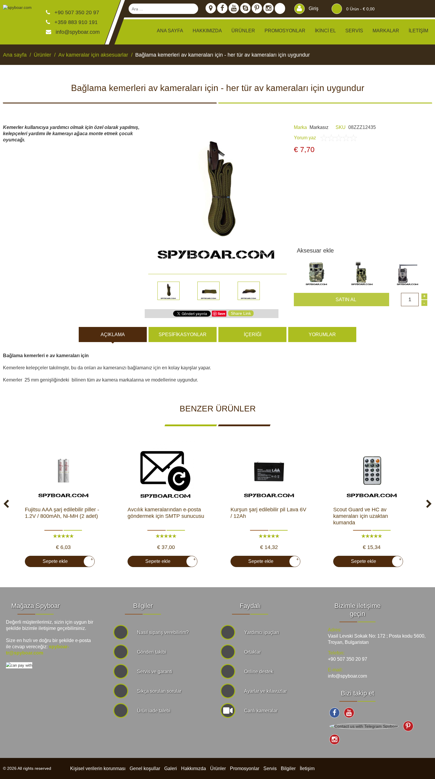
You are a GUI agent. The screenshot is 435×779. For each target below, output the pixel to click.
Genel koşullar (145, 768)
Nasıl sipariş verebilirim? (163, 632)
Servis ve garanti (154, 671)
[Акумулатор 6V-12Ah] (269, 470)
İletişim (418, 30)
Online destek (258, 671)
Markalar (386, 30)
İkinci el (325, 30)
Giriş (312, 8)
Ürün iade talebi (153, 710)
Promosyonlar (285, 30)
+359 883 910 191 (75, 22)
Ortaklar (252, 652)
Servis (354, 30)
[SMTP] (166, 470)
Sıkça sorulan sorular (159, 691)
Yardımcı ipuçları (261, 632)
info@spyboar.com (78, 32)
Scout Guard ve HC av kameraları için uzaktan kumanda (360, 516)
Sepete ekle (65, 560)
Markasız (319, 127)
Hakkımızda (207, 30)
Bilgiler (288, 768)
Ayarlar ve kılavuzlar (265, 691)
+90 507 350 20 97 (76, 12)
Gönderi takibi (151, 652)
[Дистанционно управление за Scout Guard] (371, 470)
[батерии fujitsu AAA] (63, 470)
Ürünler (218, 768)
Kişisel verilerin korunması (97, 768)
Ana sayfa (170, 30)
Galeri (170, 768)
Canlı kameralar (261, 710)
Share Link (241, 313)
